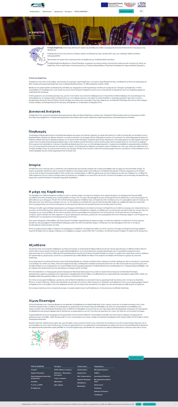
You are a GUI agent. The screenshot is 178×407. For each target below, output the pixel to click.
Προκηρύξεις (81, 383)
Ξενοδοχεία (98, 395)
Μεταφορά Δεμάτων (101, 370)
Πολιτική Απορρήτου (149, 404)
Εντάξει (138, 404)
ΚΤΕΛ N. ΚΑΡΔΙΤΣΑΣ (81, 11)
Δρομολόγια (58, 11)
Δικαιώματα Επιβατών (102, 376)
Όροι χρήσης (58, 385)
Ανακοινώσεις (35, 11)
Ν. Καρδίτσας (35, 388)
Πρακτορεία (58, 381)
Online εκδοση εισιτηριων (63, 370)
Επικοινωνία (47, 11)
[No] (176, 404)
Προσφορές (81, 386)
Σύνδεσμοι (98, 388)
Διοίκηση (34, 381)
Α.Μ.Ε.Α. (97, 373)
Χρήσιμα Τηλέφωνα (101, 391)
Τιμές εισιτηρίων (60, 378)
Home (30, 35)
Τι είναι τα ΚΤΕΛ (36, 385)
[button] (142, 11)
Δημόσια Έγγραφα (37, 373)
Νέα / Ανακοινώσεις (84, 376)
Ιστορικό (34, 370)
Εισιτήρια (68, 11)
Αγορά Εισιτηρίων (126, 11)
